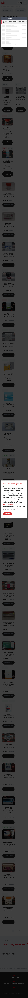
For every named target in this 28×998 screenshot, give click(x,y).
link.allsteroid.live (8, 504)
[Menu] (2, 18)
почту (16, 508)
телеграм (7, 508)
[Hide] (26, 18)
